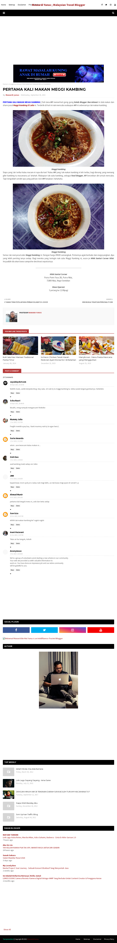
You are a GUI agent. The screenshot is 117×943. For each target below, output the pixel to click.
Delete (18, 393)
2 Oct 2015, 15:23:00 (16, 441)
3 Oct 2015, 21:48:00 (16, 460)
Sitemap (87, 939)
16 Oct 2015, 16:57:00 (16, 516)
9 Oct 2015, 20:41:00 (16, 497)
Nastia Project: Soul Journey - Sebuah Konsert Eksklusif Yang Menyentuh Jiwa (35, 868)
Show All (7, 929)
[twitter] (106, 4)
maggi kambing (15, 84)
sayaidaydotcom (18, 381)
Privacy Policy (109, 939)
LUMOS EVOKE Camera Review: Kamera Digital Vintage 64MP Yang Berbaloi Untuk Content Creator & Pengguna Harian (52, 878)
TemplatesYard (8, 939)
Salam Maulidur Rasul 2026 (14, 858)
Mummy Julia (16, 419)
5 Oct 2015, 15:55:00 (16, 479)
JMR (12, 475)
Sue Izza (14, 513)
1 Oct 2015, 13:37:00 (16, 422)
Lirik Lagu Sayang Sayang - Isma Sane (33, 780)
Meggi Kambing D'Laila (23, 105)
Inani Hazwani (17, 532)
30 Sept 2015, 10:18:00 (17, 385)
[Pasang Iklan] (58, 81)
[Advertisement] (58, 40)
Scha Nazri (15, 400)
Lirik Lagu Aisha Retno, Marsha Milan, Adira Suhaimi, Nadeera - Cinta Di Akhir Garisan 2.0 (39, 837)
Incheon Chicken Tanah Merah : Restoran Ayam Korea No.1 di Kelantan (58, 358)
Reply (12, 393)
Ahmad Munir (16, 494)
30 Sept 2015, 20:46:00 (17, 403)
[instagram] (110, 4)
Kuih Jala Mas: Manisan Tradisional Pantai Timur (18, 358)
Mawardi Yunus (33, 939)
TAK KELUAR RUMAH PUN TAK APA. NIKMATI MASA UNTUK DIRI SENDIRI (31, 847)
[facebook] (102, 4)
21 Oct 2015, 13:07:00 (16, 535)
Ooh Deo (14, 457)
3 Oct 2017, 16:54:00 (16, 554)
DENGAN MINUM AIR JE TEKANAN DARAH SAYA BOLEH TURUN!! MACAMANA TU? (53, 791)
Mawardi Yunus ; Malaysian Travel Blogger (58, 5)
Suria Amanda (16, 438)
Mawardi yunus (12, 95)
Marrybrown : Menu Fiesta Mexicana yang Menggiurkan (95, 358)
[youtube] (115, 4)
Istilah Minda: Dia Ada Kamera (29, 769)
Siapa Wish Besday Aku (27, 803)
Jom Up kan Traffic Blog (27, 814)
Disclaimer (97, 939)
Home (5, 84)
